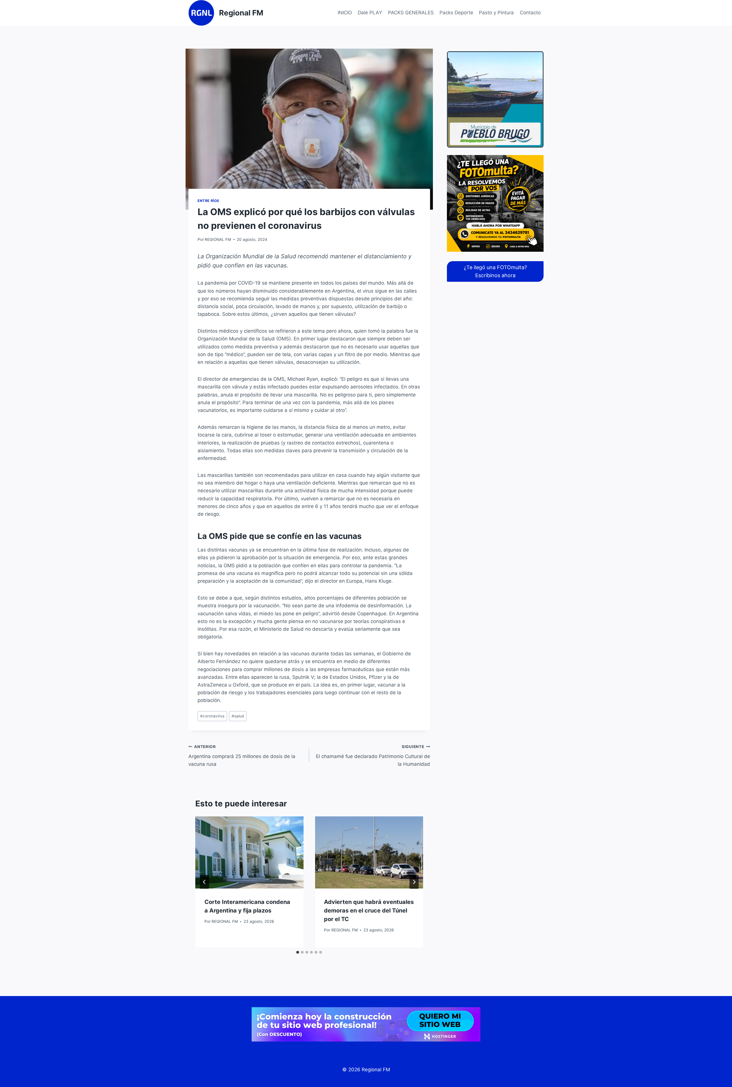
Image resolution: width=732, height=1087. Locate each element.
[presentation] (249, 852)
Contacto (530, 12)
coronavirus (212, 716)
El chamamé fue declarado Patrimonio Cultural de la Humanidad (373, 755)
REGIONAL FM (218, 239)
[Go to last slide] (204, 882)
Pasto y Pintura (496, 12)
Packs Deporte (456, 12)
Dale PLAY (370, 12)
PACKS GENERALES (411, 12)
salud (238, 716)
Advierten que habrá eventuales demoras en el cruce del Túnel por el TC (369, 910)
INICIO (345, 12)
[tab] (297, 952)
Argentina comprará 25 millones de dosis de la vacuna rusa (241, 755)
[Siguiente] (414, 882)
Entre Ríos (208, 201)
